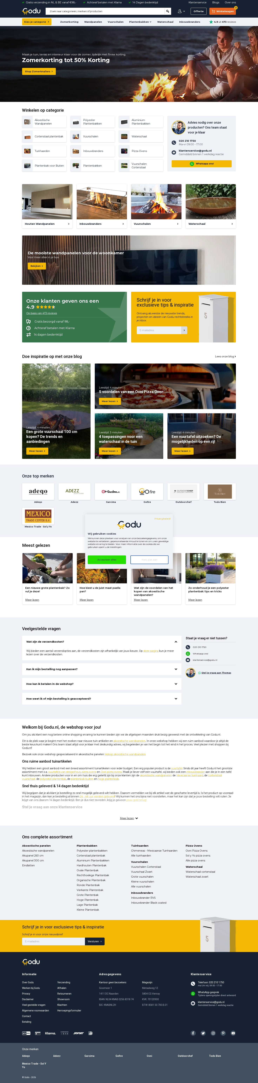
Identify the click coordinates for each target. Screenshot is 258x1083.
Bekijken (36, 266)
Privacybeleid (162, 518)
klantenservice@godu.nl (205, 660)
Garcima (89, 1056)
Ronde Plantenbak (88, 885)
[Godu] (31, 11)
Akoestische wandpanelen (38, 850)
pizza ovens (89, 771)
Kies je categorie (35, 21)
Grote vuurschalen (142, 876)
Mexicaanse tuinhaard (189, 775)
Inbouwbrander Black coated (148, 902)
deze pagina (150, 650)
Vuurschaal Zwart (141, 871)
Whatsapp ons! (205, 163)
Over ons (230, 2)
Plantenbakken (139, 21)
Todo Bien (215, 1056)
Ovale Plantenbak (87, 870)
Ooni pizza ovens (111, 771)
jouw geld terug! (137, 800)
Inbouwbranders (189, 21)
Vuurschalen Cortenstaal (146, 866)
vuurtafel (176, 768)
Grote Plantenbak (87, 895)
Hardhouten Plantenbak (91, 865)
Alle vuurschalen (141, 886)
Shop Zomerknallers (37, 71)
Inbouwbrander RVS (143, 897)
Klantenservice (197, 2)
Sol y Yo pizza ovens (198, 855)
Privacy (26, 993)
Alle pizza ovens (195, 860)
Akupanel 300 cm (33, 860)
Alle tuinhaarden (141, 855)
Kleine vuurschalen (142, 881)
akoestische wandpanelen (129, 741)
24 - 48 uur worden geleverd (97, 796)
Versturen (93, 941)
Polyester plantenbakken (92, 850)
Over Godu (28, 982)
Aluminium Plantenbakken (93, 860)
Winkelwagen (226, 10)
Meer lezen (36, 451)
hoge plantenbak (108, 779)
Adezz (57, 1056)
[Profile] (180, 11)
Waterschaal (165, 21)
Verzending (63, 982)
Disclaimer (28, 999)
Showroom (63, 999)
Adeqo (26, 1056)
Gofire (119, 1056)
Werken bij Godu (31, 988)
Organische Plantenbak (91, 880)
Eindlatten (28, 865)
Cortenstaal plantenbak (91, 855)
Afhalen (61, 988)
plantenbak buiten (82, 779)
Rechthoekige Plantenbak (93, 875)
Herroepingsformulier (69, 1010)
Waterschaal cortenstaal (200, 871)
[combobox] (105, 11)
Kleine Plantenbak (88, 909)
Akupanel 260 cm (33, 855)
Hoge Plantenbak (87, 900)
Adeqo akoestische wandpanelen (125, 754)
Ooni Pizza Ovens (196, 850)
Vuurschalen (116, 21)
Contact (26, 1016)
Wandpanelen (93, 21)
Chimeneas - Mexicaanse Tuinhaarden (154, 850)
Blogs (215, 2)
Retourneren (64, 993)
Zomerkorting (69, 21)
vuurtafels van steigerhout (64, 771)
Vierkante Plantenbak (90, 890)
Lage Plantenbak (87, 904)
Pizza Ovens (194, 845)
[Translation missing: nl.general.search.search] (167, 11)
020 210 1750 (199, 647)
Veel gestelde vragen (33, 1005)
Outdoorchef (185, 1056)
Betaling (26, 1021)
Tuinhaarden (139, 845)
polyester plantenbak (53, 779)
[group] (47, 578)
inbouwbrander (196, 771)
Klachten (62, 1005)
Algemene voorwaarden (35, 1010)
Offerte (199, 11)
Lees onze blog (224, 356)
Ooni (149, 1056)
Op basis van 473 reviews (41, 313)
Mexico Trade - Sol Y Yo (34, 1065)
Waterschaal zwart (197, 876)
